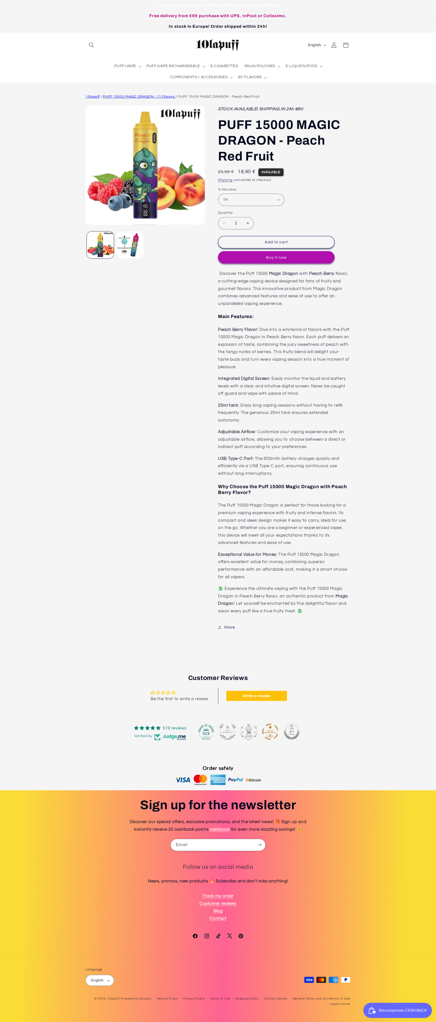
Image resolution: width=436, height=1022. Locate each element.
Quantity (225, 213)
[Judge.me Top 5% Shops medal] (292, 732)
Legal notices (340, 1004)
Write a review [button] (256, 696)
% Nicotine (227, 189)
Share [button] (229, 627)
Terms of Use (220, 999)
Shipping (225, 180)
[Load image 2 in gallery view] (130, 244)
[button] (91, 45)
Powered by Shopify (136, 998)
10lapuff (93, 96)
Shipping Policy (247, 999)
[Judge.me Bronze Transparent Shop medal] (270, 732)
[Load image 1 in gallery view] (100, 244)
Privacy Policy (194, 999)
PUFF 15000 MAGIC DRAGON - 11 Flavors (139, 96)
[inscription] (259, 845)
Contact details (275, 999)
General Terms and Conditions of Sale (321, 999)
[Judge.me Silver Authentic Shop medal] (228, 732)
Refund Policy (167, 999)
